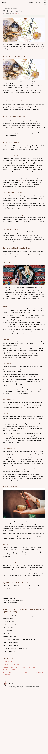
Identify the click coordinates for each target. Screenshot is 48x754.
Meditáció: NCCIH (7, 661)
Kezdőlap (5, 8)
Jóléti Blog (10, 8)
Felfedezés (31, 2)
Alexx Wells (17, 13)
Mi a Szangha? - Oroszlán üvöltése (11, 664)
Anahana (3, 2)
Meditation (15, 8)
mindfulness (21, 180)
